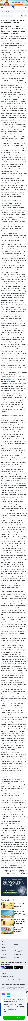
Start (2, 11)
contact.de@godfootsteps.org (11, 979)
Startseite (3, 944)
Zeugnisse (3, 954)
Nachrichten (4, 957)
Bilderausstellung (18, 954)
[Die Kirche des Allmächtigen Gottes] (14, 8)
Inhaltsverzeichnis (7, 16)
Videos (3, 947)
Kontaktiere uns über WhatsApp (14, 1017)
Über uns (16, 957)
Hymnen (16, 947)
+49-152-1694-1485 (8, 976)
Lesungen (7, 11)
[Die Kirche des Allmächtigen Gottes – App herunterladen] (2, 967)
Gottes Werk (11, 379)
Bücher (16, 944)
